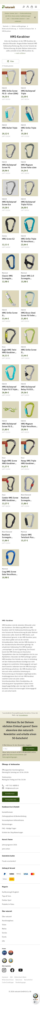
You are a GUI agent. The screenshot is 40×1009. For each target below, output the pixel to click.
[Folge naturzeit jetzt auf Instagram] (4, 971)
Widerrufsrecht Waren (20, 977)
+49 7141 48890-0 (12, 785)
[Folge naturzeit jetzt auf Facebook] (12, 971)
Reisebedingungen (21, 982)
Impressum (5, 977)
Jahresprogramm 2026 (9, 845)
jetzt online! (6, 849)
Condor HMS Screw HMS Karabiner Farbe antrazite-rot (10, 499)
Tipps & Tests (6, 896)
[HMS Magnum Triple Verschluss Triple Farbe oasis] (29, 409)
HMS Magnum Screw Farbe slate (28, 166)
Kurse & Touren (7, 839)
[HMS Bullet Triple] (10, 113)
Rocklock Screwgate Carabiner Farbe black (9, 536)
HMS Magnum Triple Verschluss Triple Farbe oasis (28, 425)
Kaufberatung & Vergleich (10, 892)
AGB (11, 977)
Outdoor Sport (6, 900)
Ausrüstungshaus (7, 920)
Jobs (3, 941)
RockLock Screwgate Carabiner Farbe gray (28, 499)
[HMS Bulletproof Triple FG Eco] (29, 187)
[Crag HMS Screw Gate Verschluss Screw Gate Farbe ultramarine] (10, 557)
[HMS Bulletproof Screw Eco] (10, 187)
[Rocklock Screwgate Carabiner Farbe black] (10, 520)
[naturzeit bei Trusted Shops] (4, 960)
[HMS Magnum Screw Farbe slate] (29, 150)
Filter (12, 61)
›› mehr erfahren (20, 53)
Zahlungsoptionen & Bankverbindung (14, 816)
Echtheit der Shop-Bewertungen (12, 832)
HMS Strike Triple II (28, 129)
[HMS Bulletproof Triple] (29, 76)
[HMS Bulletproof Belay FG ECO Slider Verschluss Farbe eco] (29, 372)
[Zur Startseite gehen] (10, 7)
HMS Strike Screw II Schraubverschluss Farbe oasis (29, 351)
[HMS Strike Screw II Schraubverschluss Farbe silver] (10, 298)
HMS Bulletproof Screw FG (9, 166)
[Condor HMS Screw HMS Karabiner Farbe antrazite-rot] (10, 483)
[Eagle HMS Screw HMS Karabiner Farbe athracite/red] (10, 446)
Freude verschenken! (9, 861)
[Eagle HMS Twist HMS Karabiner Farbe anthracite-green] (10, 335)
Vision (4, 924)
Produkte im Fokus (8, 904)
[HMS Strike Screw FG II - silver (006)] (10, 76)
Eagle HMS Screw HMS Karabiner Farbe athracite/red (10, 462)
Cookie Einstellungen (8, 982)
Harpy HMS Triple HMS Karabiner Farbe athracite (28, 462)
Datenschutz (18, 980)
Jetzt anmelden (30, 748)
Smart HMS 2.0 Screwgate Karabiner (27, 277)
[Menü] (36, 7)
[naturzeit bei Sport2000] (10, 952)
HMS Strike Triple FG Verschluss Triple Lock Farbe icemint (28, 240)
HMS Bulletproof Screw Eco (9, 203)
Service (4, 933)
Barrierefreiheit (28, 980)
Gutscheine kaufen (8, 856)
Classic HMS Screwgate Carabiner (7, 277)
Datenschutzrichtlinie (16, 754)
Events (4, 937)
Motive (4, 929)
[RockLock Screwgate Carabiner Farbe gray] (29, 483)
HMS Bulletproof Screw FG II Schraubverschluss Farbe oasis (10, 425)
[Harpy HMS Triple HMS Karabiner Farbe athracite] (29, 446)
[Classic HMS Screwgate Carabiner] (10, 261)
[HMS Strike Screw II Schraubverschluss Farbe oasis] (29, 335)
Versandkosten (23, 715)
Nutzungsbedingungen (9, 757)
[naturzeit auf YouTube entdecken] (20, 971)
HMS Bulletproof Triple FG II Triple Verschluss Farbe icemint (9, 388)
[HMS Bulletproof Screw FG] (10, 150)
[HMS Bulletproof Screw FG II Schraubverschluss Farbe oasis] (10, 409)
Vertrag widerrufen (10, 799)
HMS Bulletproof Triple (28, 92)
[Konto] (28, 7)
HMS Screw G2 (8, 239)
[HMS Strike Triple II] (29, 113)
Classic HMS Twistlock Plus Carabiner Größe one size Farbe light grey (29, 536)
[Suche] (24, 7)
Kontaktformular (10, 793)
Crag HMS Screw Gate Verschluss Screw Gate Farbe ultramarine (9, 573)
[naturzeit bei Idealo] (4, 952)
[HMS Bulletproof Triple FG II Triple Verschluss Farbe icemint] (10, 372)
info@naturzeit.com (11, 788)
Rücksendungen (7, 824)
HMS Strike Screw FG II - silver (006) (10, 92)
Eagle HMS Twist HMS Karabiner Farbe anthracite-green (9, 351)
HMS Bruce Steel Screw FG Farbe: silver (28, 314)
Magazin (5, 887)
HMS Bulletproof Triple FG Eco (28, 203)
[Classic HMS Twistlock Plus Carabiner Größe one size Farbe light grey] (29, 520)
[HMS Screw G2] (10, 224)
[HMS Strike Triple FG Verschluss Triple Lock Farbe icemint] (29, 224)
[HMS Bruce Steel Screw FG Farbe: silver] (29, 298)
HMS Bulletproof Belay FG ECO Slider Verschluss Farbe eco (28, 388)
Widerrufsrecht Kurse (7, 980)
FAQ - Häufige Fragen (9, 828)
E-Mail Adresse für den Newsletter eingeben (17, 745)
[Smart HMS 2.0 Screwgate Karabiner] (29, 261)
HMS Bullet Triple (9, 128)
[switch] (35, 1002)
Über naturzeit (7, 911)
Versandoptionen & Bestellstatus (13, 820)
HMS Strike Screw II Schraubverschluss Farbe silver (10, 314)
